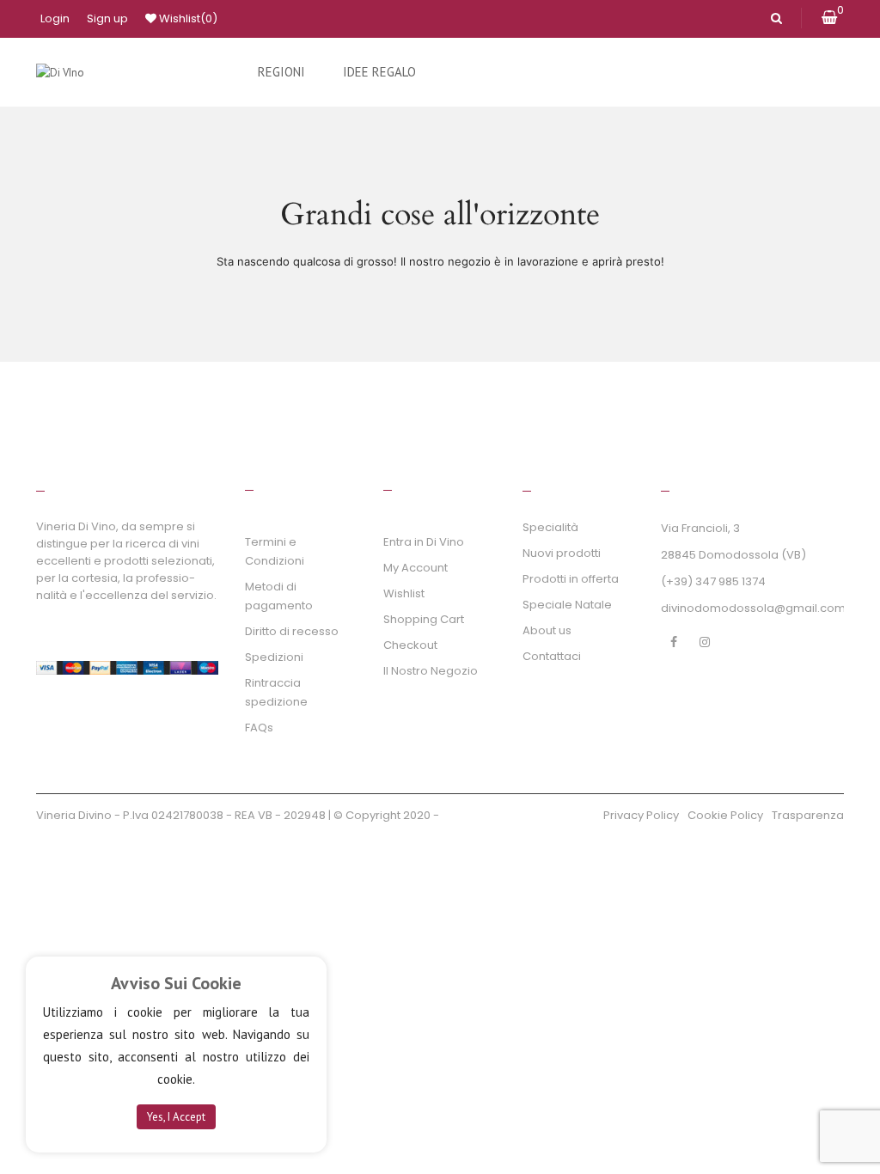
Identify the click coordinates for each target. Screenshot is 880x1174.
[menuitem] (281, 72)
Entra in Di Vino (423, 542)
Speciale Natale (567, 604)
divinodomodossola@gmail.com (753, 608)
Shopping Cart (423, 619)
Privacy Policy (641, 815)
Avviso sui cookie (176, 983)
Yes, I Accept (176, 1117)
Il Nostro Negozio (430, 671)
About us (546, 630)
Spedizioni (274, 657)
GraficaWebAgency (94, 841)
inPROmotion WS (197, 841)
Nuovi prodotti (561, 553)
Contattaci (551, 656)
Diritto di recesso (292, 631)
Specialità (550, 527)
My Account (415, 567)
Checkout (410, 645)
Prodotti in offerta (570, 579)
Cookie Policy (725, 815)
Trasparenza (808, 815)
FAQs (259, 727)
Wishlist (186, 18)
